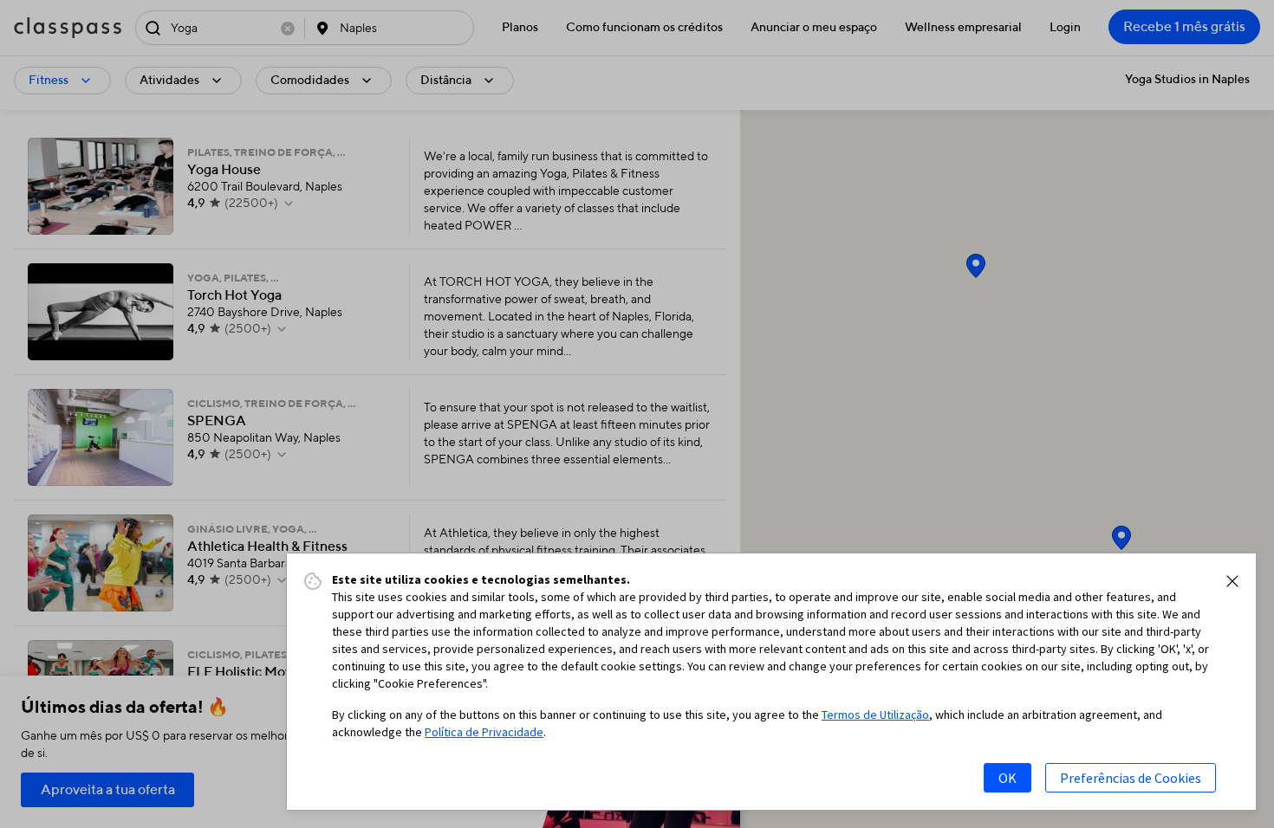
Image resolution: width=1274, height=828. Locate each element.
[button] (1232, 581)
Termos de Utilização (875, 714)
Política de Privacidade (484, 732)
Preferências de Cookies (1130, 777)
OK (1007, 777)
